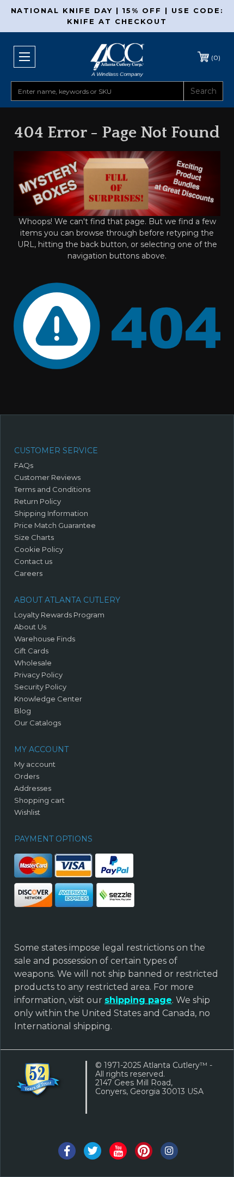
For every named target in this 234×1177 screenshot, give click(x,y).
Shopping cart (39, 800)
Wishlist (27, 812)
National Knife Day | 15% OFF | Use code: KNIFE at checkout (117, 16)
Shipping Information (51, 513)
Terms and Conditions (52, 489)
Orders (26, 776)
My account (35, 764)
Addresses (32, 788)
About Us (30, 626)
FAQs (23, 465)
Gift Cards (31, 650)
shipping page (138, 1000)
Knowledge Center (48, 698)
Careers (28, 573)
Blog (22, 710)
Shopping (215, 57)
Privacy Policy (38, 674)
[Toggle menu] (24, 57)
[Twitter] (92, 1151)
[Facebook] (67, 1151)
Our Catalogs (37, 722)
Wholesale (33, 662)
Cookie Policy (38, 549)
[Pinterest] (143, 1151)
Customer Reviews (47, 477)
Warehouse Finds (44, 638)
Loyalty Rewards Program (59, 614)
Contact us (33, 561)
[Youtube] (118, 1151)
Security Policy (40, 686)
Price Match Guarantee (55, 525)
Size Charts (34, 537)
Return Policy (37, 501)
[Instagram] (169, 1151)
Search (203, 91)
